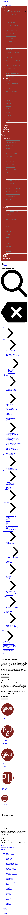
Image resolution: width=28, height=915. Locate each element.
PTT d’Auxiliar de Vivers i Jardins (13, 447)
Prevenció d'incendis (10, 578)
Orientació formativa (10, 444)
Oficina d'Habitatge (10, 501)
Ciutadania (9, 80)
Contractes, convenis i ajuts (13, 60)
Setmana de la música (10, 418)
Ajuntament (6, 10)
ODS (7, 44)
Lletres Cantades (9, 420)
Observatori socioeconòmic (12, 559)
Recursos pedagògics (10, 450)
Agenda (5, 128)
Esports (8, 100)
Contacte (6, 131)
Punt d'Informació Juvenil (8, 649)
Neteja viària (8, 522)
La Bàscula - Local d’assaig (9, 645)
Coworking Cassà (10, 543)
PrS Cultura (10, 371)
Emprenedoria (9, 544)
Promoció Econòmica (11, 91)
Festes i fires (9, 85)
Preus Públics (9, 49)
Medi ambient (9, 120)
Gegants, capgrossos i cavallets (13, 411)
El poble (5, 78)
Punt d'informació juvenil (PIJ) (5, 788)
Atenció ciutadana (11, 36)
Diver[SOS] (8, 112)
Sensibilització (9, 610)
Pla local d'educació (10, 448)
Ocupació (8, 561)
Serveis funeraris (9, 356)
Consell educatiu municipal (12, 434)
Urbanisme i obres (10, 33)
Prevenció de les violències (12, 607)
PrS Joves (10, 370)
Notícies (5, 125)
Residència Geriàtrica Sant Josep (13, 355)
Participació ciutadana (12, 25)
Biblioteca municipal (10, 405)
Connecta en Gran (10, 628)
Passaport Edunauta (10, 437)
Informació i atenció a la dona (12, 591)
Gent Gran (8, 103)
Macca (7, 413)
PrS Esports (11, 369)
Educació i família (10, 440)
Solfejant (8, 419)
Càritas (7, 592)
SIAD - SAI (8, 608)
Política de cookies (5, 849)
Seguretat (8, 123)
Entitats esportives (10, 468)
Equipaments (9, 351)
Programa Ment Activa (11, 625)
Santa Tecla (8, 487)
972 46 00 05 (6, 1)
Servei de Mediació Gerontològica (13, 627)
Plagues (7, 523)
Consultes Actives (10, 38)
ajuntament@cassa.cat (8, 3)
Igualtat (8, 88)
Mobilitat (8, 521)
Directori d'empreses (13, 557)
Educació (8, 115)
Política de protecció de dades (7, 847)
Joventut (8, 106)
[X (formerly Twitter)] (3, 653)
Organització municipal (12, 46)
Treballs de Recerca (10, 453)
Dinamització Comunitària (11, 626)
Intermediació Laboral (11, 593)
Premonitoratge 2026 (8, 650)
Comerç (7, 542)
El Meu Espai (9, 19)
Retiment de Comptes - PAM (12, 73)
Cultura (8, 98)
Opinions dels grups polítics (13, 65)
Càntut (7, 406)
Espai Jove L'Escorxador (8, 644)
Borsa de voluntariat (10, 386)
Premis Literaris (9, 415)
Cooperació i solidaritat (11, 388)
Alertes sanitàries (9, 514)
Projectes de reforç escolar (12, 449)
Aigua (7, 513)
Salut (7, 108)
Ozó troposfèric (9, 527)
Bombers (8, 577)
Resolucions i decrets (11, 30)
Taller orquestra (9, 595)
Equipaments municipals (11, 410)
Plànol (5, 127)
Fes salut (8, 353)
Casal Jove (5, 641)
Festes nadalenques (10, 484)
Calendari (8, 482)
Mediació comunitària (11, 389)
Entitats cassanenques (12, 83)
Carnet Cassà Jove (7, 642)
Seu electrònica (10, 54)
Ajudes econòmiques (10, 433)
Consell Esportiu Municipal (12, 469)
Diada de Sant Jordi (10, 483)
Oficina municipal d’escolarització (13, 443)
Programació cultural (10, 416)
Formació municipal (10, 442)
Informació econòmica (12, 63)
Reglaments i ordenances (12, 52)
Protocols (8, 71)
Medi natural (8, 518)
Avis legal (3, 845)
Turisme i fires (9, 562)
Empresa (8, 546)
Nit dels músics (9, 414)
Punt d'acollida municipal (11, 390)
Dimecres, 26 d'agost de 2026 (6, 5)
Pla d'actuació (9, 611)
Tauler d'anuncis (10, 76)
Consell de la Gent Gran (11, 623)
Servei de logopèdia (10, 452)
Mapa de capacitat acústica (12, 526)
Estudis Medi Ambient (11, 529)
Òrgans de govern (10, 68)
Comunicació (9, 17)
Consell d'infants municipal (12, 438)
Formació (8, 558)
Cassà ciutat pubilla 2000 (11, 409)
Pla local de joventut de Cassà (4, 742)
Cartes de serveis (10, 57)
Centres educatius (10, 435)
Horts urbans (9, 524)
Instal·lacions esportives (11, 467)
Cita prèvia (6, 129)
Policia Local (8, 576)
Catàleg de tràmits (11, 14)
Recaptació (9, 27)
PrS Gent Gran (11, 373)
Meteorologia (9, 519)
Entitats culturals (9, 408)
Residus (7, 528)
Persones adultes (9, 445)
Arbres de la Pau (9, 391)
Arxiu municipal (9, 404)
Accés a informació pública (13, 11)
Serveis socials (9, 94)
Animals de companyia (11, 516)
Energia (7, 517)
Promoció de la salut (10, 354)
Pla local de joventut (7, 647)
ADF (7, 575)
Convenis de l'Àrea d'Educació (12, 439)
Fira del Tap (8, 488)
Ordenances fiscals (11, 22)
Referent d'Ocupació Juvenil (9, 646)
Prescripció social (10, 358)
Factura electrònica (11, 41)
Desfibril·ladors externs (11, 350)
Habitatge (8, 118)
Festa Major (8, 485)
